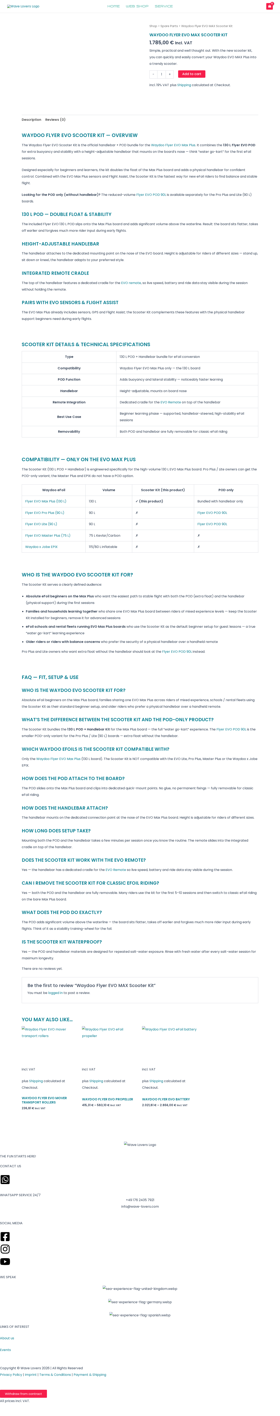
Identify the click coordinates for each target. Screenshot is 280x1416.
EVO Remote (170, 402)
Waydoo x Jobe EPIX (41, 546)
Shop (153, 26)
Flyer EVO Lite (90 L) (41, 524)
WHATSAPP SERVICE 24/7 (20, 1195)
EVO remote (131, 283)
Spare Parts (169, 26)
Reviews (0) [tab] (55, 119)
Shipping (184, 85)
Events (5, 1350)
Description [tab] (31, 119)
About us (7, 1338)
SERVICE (164, 6)
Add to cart (191, 74)
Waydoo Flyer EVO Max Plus (173, 145)
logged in (55, 992)
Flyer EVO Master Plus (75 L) (48, 535)
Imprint (31, 1374)
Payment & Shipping (90, 1374)
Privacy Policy (11, 1374)
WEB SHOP (137, 6)
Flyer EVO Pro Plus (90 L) (44, 512)
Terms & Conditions (55, 1374)
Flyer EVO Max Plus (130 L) (45, 501)
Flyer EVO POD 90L (151, 194)
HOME (113, 6)
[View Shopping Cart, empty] (269, 6)
